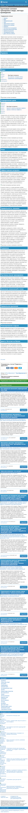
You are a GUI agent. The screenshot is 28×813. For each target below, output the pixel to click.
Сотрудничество (14, 796)
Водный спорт (4, 697)
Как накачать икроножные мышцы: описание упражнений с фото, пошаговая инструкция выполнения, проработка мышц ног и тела (13, 649)
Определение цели (8, 21)
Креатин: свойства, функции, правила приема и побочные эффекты (16, 108)
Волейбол (3, 703)
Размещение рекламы (15, 797)
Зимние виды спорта (6, 706)
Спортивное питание (6, 709)
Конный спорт (4, 686)
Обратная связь (4, 797)
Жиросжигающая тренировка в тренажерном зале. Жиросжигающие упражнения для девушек (13, 416)
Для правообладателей (15, 798)
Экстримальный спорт (6, 688)
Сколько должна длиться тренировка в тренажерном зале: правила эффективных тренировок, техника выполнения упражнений (13, 562)
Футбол (3, 689)
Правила (6, 18)
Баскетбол (3, 683)
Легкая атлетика (5, 695)
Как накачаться (4, 410)
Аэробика (3, 680)
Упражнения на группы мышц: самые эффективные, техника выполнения (13, 592)
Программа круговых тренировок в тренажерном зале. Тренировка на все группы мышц (13, 444)
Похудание (3, 698)
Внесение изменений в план (10, 29)
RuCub (5, 2)
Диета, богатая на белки (9, 33)
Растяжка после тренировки (10, 28)
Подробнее (24, 410)
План (5, 22)
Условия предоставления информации (10, 810)
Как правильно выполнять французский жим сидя (14, 389)
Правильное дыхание (9, 30)
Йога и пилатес (5, 700)
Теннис (2, 694)
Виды (5, 19)
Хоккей (3, 701)
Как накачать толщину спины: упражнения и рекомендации (15, 77)
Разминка (6, 26)
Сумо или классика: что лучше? (11, 471)
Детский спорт (4, 704)
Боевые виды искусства (7, 691)
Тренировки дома (5, 707)
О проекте (3, 796)
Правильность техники (9, 25)
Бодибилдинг (4, 685)
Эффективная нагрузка (9, 23)
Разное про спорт (5, 682)
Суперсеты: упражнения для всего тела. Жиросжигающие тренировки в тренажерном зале (13, 620)
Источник (3, 359)
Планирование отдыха (9, 32)
